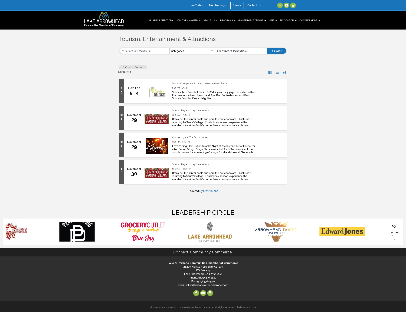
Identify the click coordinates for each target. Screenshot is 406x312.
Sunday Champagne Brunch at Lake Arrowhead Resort (200, 83)
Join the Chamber (187, 20)
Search (278, 50)
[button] (270, 72)
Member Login (217, 5)
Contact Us (254, 5)
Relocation (287, 20)
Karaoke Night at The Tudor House (189, 137)
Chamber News (308, 20)
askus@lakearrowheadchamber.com (207, 285)
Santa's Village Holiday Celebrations (190, 110)
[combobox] (192, 51)
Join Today (196, 5)
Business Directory (161, 20)
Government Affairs (250, 20)
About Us (209, 20)
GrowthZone (210, 191)
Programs (226, 20)
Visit (271, 20)
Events (237, 5)
